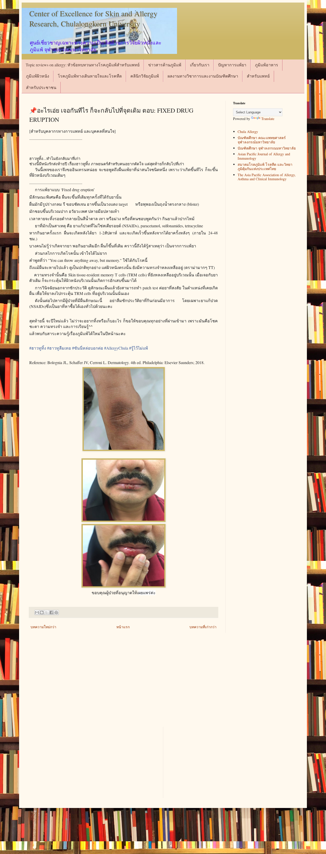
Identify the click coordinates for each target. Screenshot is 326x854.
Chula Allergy (248, 131)
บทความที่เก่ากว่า (202, 626)
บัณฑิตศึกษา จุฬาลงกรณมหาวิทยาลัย (267, 148)
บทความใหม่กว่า (43, 626)
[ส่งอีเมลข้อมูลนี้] (36, 612)
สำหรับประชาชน (41, 87)
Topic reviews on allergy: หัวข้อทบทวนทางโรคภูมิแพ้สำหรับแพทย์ (83, 64)
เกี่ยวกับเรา (199, 64)
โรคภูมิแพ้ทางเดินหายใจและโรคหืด (90, 76)
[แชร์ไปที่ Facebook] (51, 612)
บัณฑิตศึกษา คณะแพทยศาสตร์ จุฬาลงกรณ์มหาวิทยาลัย (262, 139)
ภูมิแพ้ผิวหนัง (37, 76)
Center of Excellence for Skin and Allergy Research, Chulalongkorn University (93, 18)
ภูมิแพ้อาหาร (266, 64)
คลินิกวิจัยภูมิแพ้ (144, 76)
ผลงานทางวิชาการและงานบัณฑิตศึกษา (203, 76)
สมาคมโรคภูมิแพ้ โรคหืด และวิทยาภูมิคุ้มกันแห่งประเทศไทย (265, 166)
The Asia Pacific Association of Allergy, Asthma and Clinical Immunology (267, 177)
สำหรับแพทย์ (258, 76)
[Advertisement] (163, 683)
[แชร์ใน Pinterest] (56, 612)
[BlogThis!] (41, 612)
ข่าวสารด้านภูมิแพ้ (164, 64)
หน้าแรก (123, 626)
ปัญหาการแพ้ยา (232, 64)
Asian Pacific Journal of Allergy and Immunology (264, 156)
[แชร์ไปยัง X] (46, 612)
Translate (267, 118)
